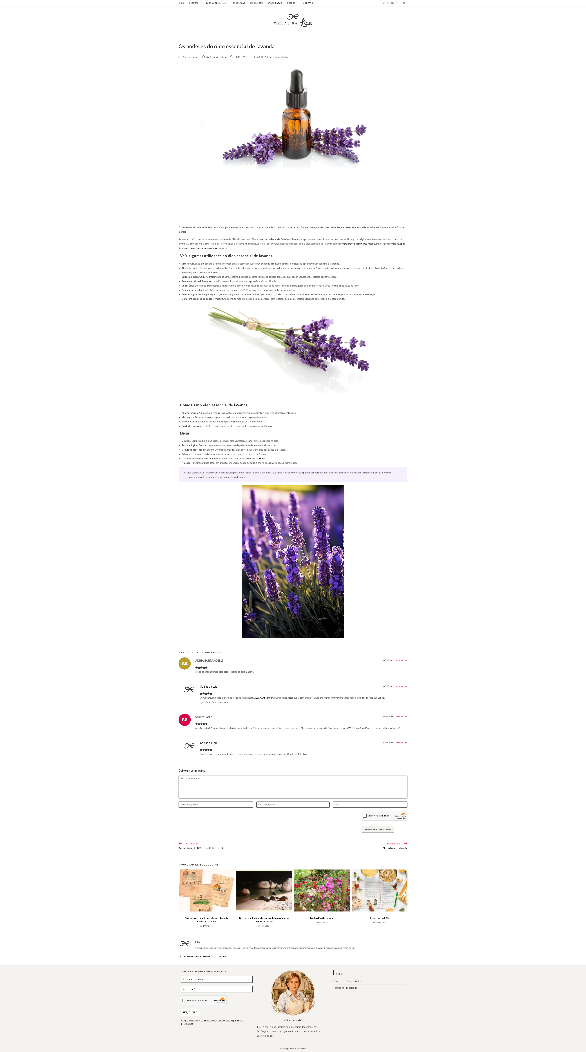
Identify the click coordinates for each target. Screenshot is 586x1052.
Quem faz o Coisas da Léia (347, 981)
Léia (198, 942)
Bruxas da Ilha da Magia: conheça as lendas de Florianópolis (264, 920)
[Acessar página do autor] (185, 943)
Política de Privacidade (345, 987)
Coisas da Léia (208, 686)
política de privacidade (222, 1020)
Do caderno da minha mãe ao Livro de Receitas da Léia (206, 920)
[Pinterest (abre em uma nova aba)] (384, 3)
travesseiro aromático (387, 243)
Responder (401, 660)
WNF (262, 458)
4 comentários (280, 57)
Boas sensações (191, 57)
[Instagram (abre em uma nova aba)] (388, 3)
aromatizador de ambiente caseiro (357, 243)
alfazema (188, 956)
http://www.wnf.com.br (260, 697)
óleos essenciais (218, 956)
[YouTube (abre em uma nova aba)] (392, 3)
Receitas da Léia (379, 918)
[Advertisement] (293, 200)
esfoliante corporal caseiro (212, 247)
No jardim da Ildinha (322, 918)
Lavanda (206, 956)
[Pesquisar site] (404, 3)
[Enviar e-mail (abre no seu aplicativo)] (397, 3)
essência (197, 956)
